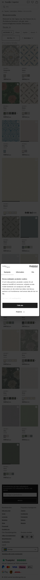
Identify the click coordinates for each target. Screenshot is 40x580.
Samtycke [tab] (7, 272)
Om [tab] (33, 272)
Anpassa (19, 312)
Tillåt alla (20, 305)
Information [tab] (20, 272)
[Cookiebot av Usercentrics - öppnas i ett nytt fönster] (29, 266)
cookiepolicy (16, 298)
